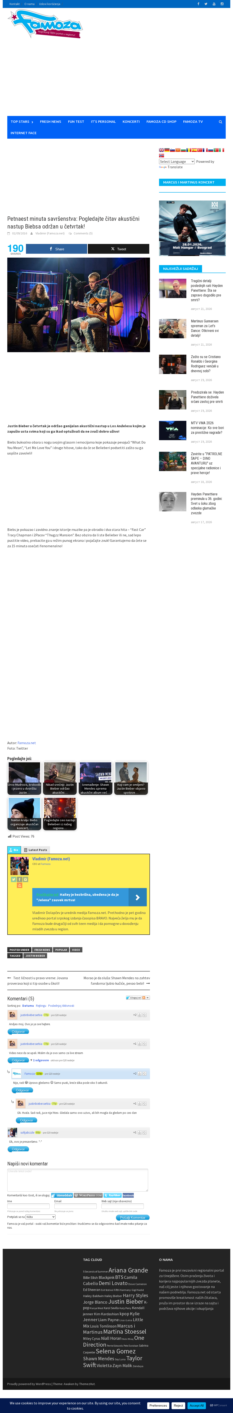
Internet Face (24, 133)
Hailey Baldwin (93, 1296)
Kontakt (15, 4)
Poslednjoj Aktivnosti (61, 1006)
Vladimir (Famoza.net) (50, 233)
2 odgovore (41, 1060)
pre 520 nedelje (58, 1015)
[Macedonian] (177, 150)
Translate (175, 167)
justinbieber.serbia (31, 1015)
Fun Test (76, 121)
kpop (124, 1313)
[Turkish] (199, 150)
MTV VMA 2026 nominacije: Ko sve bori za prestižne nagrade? (207, 428)
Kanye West (96, 1308)
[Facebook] (19, 879)
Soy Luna (120, 1359)
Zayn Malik (122, 1365)
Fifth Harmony (122, 1290)
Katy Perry (125, 1308)
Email (57, 1201)
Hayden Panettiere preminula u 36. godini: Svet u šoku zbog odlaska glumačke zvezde (206, 503)
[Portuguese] (216, 150)
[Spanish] (194, 150)
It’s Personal (103, 121)
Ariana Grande (128, 1270)
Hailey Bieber (113, 1296)
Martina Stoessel (124, 1331)
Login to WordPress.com (88, 1195)
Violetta (104, 1365)
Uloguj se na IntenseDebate (62, 1195)
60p (38, 1132)
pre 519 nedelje (50, 1132)
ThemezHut (87, 1384)
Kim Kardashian (106, 1314)
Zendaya (138, 1366)
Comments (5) (83, 233)
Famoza (30, 1074)
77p (46, 1015)
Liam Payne (108, 1319)
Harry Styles (135, 1295)
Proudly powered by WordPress (29, 1384)
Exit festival (107, 1290)
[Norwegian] (161, 155)
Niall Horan (111, 1338)
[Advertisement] (168, 65)
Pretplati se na (16, 1217)
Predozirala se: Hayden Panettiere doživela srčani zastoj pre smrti (207, 397)
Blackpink (106, 1277)
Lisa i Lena (125, 1320)
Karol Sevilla (111, 1308)
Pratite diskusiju (146, 998)
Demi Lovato (113, 1283)
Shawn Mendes (98, 1358)
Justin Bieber (35, 955)
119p (39, 1073)
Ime (9, 1201)
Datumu (28, 1006)
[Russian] (210, 150)
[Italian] (221, 150)
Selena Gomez (116, 1351)
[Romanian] (188, 150)
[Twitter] (13, 879)
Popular (61, 949)
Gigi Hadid (138, 1290)
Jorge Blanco (95, 1302)
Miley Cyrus (91, 1338)
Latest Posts (38, 850)
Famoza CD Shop (161, 121)
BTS (119, 1277)
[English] (161, 150)
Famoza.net (27, 742)
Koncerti (131, 121)
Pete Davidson (131, 1345)
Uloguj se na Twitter (113, 1195)
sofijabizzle (27, 1132)
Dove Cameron (137, 1284)
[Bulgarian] (183, 150)
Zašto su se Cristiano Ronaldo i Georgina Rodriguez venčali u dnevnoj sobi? (206, 364)
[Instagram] (25, 879)
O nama (29, 4)
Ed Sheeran (91, 1290)
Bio (16, 850)
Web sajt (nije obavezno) (116, 1201)
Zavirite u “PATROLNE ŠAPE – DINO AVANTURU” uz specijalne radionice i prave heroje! (206, 463)
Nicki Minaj (128, 1339)
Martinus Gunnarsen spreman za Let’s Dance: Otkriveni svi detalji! (205, 328)
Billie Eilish (90, 1277)
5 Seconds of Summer (95, 1271)
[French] (205, 150)
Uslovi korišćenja (49, 4)
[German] (167, 150)
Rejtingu (41, 1006)
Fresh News (50, 121)
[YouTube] (19, 885)
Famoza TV (193, 121)
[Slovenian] (172, 150)
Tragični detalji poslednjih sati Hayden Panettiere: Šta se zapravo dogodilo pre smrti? (207, 290)
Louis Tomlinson (103, 1326)
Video (76, 949)
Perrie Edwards (115, 1345)
